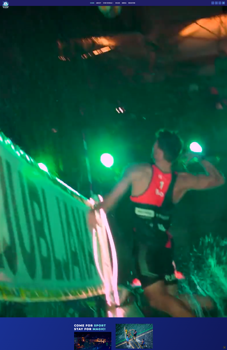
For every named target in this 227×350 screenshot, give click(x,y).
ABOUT (98, 3)
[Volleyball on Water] (5, 4)
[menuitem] (92, 3)
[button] (213, 3)
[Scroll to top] (224, 347)
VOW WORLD (107, 3)
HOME (92, 3)
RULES (117, 3)
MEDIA (124, 3)
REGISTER (131, 3)
